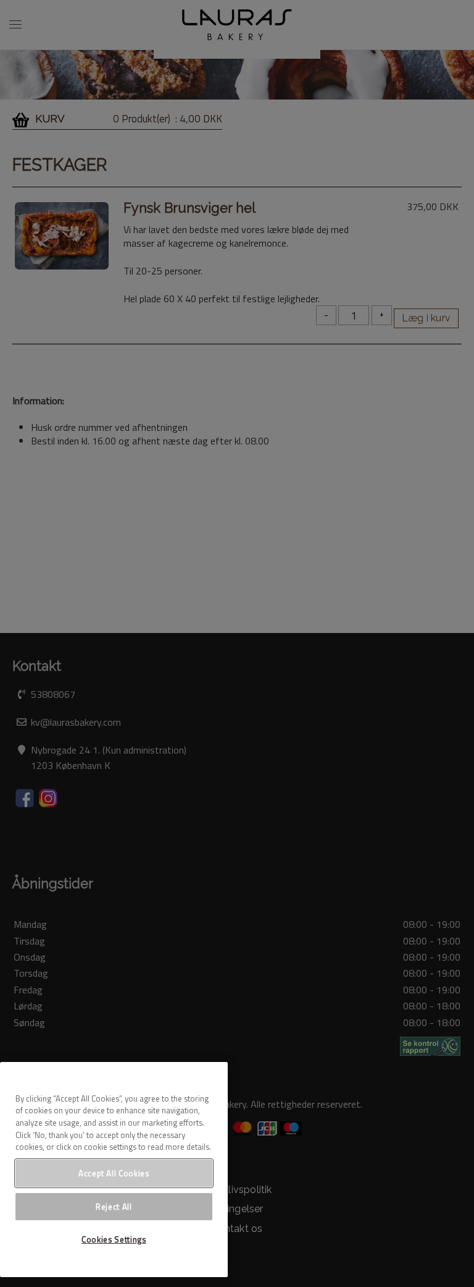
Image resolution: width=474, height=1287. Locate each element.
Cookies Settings (113, 1239)
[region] (114, 1169)
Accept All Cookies (113, 1173)
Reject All (114, 1206)
